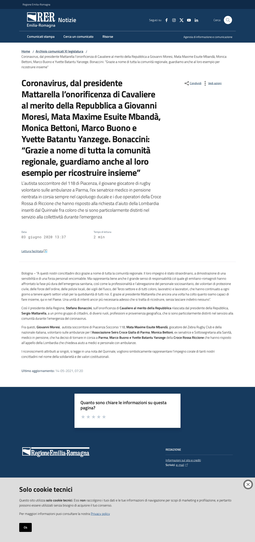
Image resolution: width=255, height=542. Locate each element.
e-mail (180, 465)
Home (25, 51)
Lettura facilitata (32, 251)
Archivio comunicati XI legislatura (59, 51)
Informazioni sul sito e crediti (183, 460)
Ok (25, 527)
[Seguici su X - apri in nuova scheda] (180, 20)
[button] (227, 20)
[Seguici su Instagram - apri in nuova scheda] (172, 20)
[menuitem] (205, 37)
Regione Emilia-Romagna (36, 4)
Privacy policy (100, 513)
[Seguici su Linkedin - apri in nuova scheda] (195, 20)
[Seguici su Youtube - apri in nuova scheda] (187, 20)
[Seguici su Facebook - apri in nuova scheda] (165, 20)
